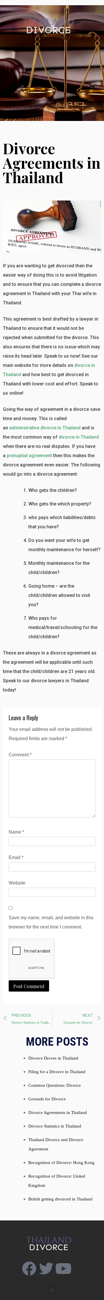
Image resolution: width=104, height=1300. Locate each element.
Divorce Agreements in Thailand (57, 1112)
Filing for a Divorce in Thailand (57, 1071)
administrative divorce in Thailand (45, 428)
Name (16, 832)
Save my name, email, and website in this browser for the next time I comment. (51, 922)
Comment (20, 754)
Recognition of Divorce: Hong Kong (61, 1162)
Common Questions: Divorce (54, 1085)
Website (17, 882)
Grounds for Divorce (47, 1099)
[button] (52, 71)
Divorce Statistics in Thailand (54, 1126)
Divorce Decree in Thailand (53, 1058)
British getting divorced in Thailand (60, 1199)
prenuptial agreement (29, 455)
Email (16, 857)
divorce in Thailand (79, 437)
